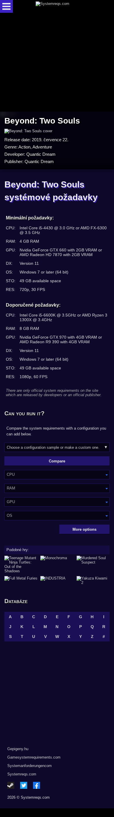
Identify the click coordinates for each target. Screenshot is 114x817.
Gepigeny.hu (17, 749)
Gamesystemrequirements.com (34, 757)
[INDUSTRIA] (56, 580)
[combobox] (57, 474)
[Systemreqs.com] (62, 6)
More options (84, 529)
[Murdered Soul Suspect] (93, 564)
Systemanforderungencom (29, 766)
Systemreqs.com (21, 774)
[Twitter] (23, 785)
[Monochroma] (56, 564)
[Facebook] (36, 785)
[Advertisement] (57, 62)
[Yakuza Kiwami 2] (93, 580)
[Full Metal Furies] (20, 580)
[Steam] (10, 785)
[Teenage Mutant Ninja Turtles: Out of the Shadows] (20, 564)
